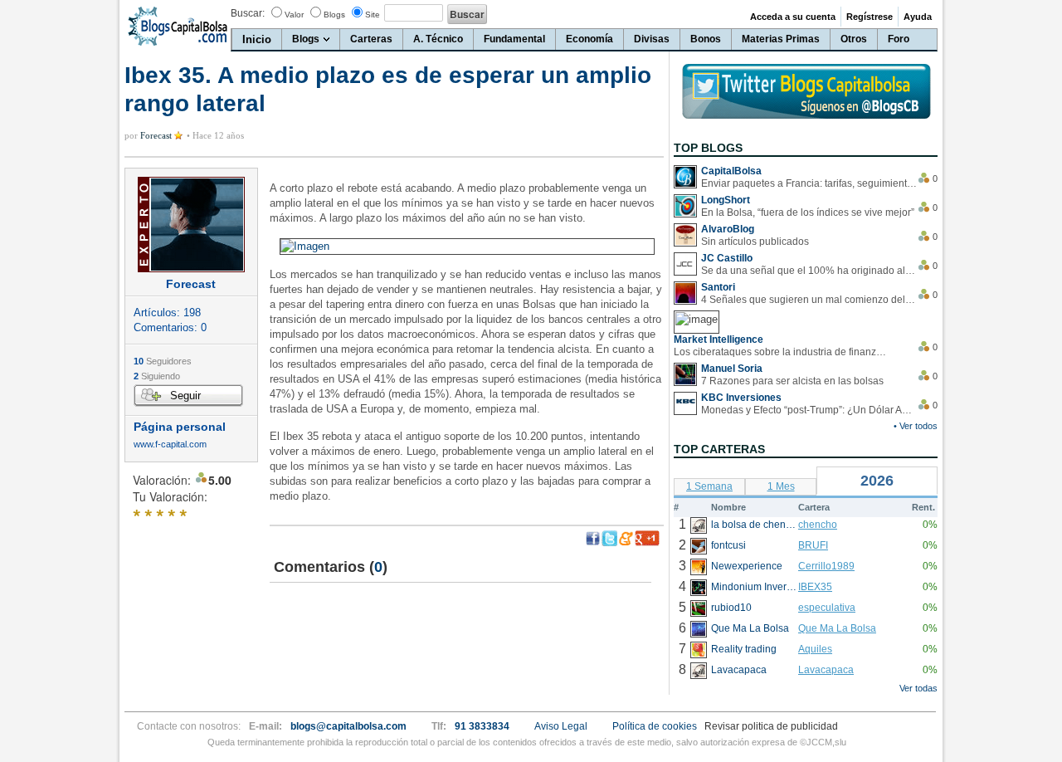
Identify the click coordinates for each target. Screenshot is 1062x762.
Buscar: (248, 13)
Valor (294, 14)
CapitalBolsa (731, 171)
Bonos (705, 39)
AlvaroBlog (727, 229)
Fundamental (514, 39)
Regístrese (869, 17)
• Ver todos (916, 426)
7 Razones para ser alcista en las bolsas (792, 381)
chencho (817, 524)
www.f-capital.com (170, 444)
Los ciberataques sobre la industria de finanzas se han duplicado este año (781, 352)
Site (372, 14)
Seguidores (163, 361)
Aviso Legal (560, 726)
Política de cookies (654, 726)
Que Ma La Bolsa (837, 628)
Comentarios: (170, 327)
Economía (589, 39)
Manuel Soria (731, 368)
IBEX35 (815, 587)
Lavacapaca (826, 670)
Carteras (371, 39)
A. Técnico (438, 39)
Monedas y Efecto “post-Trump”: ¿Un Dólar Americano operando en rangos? (809, 410)
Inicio (256, 39)
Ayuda (918, 17)
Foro (898, 39)
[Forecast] (191, 224)
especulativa (826, 607)
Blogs (334, 14)
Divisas (652, 39)
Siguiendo (157, 376)
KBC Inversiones (741, 397)
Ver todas (918, 688)
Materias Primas (781, 39)
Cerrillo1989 (826, 566)
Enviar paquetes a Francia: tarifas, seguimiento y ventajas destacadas (809, 183)
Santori (718, 287)
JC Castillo (727, 258)
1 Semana (709, 486)
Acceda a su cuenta (792, 17)
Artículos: (167, 312)
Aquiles (815, 649)
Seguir (185, 395)
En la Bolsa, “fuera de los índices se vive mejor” (807, 212)
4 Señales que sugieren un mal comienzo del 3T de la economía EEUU (809, 299)
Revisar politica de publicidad (771, 726)
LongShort (725, 200)
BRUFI (813, 545)
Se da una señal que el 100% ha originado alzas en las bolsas (809, 270)
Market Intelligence (718, 339)
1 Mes (781, 486)
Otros (853, 39)
